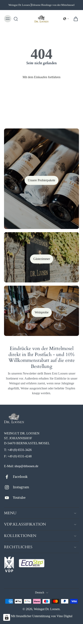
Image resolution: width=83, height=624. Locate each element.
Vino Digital (64, 616)
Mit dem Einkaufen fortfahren (41, 77)
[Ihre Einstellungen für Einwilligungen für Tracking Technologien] (6, 617)
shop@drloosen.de (26, 466)
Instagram (21, 487)
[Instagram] (8, 487)
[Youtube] (8, 497)
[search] (15, 19)
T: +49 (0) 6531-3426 (18, 450)
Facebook (20, 476)
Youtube (19, 497)
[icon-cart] (74, 19)
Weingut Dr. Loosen (47, 609)
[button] (66, 19)
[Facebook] (8, 476)
